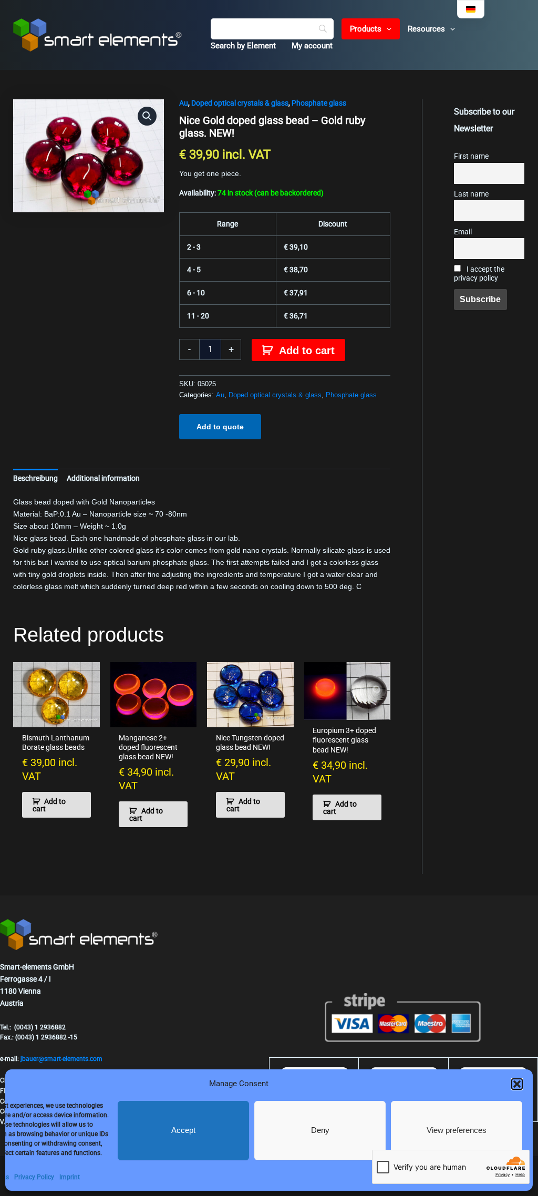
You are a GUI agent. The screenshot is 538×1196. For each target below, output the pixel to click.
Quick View (56, 718)
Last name (471, 194)
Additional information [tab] (103, 478)
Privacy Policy (34, 1177)
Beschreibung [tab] (35, 478)
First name (471, 156)
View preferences (457, 1130)
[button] (517, 1084)
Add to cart (307, 350)
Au (183, 103)
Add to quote (220, 426)
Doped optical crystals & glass (239, 103)
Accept (183, 1130)
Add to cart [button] (49, 805)
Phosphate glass (319, 103)
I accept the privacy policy (479, 274)
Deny (320, 1130)
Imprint (69, 1177)
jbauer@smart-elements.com (61, 1059)
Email (463, 232)
